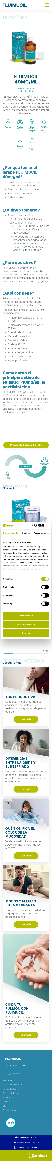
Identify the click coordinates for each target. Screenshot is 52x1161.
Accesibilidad (8, 1097)
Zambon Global (9, 1110)
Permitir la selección (26, 624)
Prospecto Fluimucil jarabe (26, 444)
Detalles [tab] (26, 533)
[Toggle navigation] (47, 5)
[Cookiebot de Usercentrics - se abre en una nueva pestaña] (33, 525)
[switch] (45, 587)
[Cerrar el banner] (48, 526)
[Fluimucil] (15, 5)
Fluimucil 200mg (31, 250)
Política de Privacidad (12, 1085)
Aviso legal (7, 1080)
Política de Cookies (11, 1089)
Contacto (7, 1102)
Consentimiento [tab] (10, 533)
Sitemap (6, 1106)
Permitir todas (26, 616)
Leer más (26, 719)
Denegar (26, 633)
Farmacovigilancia (10, 1093)
